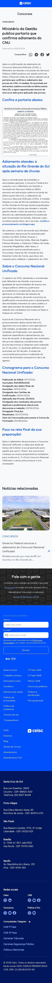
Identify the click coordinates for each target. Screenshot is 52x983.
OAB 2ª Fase (10, 933)
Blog (5, 741)
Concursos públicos (37, 686)
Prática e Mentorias (13, 950)
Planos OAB (34, 681)
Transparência (10, 720)
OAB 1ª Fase (9, 927)
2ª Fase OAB (34, 675)
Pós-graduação (35, 701)
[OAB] (29, 900)
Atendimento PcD (12, 758)
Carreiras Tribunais (13, 938)
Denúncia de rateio (13, 692)
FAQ (5, 730)
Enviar (26, 650)
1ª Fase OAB (34, 670)
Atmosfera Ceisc (12, 681)
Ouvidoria (8, 686)
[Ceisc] (5, 900)
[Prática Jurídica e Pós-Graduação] (34, 913)
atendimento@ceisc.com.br (26, 597)
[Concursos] (5, 913)
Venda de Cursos (12, 747)
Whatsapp (9, 588)
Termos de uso (11, 715)
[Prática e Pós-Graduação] (29, 913)
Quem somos (10, 670)
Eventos (7, 736)
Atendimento (10, 752)
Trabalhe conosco (12, 675)
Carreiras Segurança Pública (18, 944)
